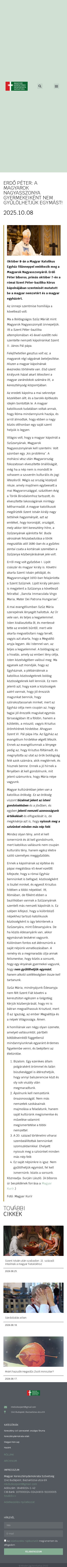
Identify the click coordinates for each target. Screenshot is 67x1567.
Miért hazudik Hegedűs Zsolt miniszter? (29, 1371)
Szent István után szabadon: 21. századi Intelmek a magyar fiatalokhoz (29, 1262)
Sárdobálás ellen (15, 1317)
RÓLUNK (9, 1454)
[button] (56, 86)
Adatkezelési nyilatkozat (19, 1502)
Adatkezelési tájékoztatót (24, 1540)
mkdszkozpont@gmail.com (20, 1484)
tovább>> (10, 1496)
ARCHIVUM (10, 1461)
